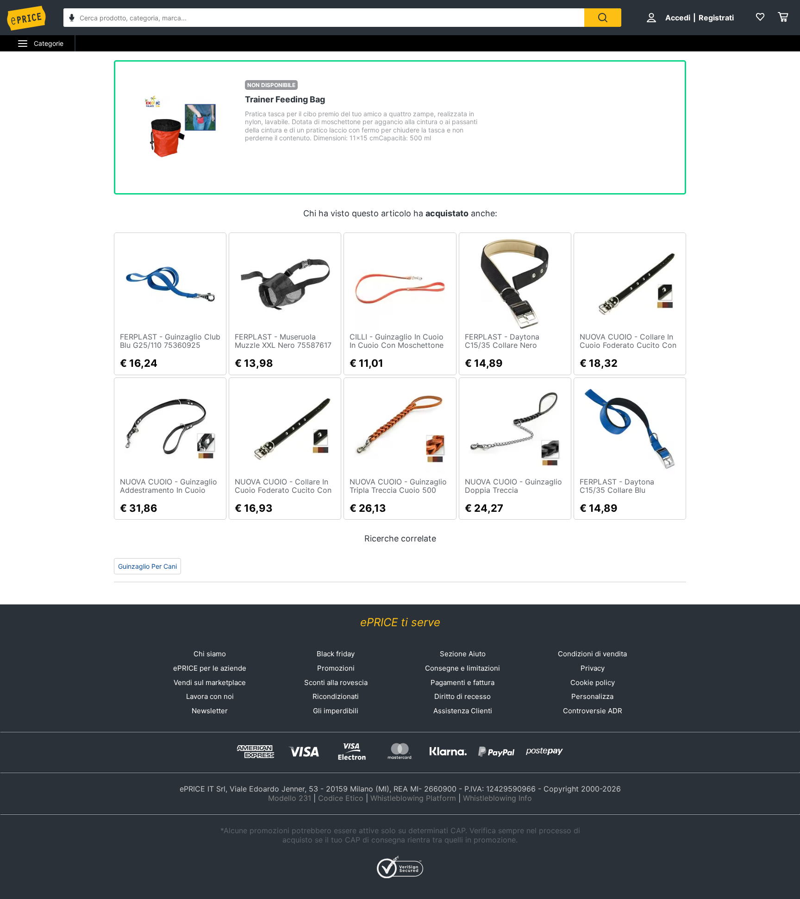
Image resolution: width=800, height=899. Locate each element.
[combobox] (323, 17)
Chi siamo (210, 653)
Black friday (336, 653)
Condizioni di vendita (592, 653)
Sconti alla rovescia (336, 682)
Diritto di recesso (462, 696)
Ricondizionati (335, 696)
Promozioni (336, 668)
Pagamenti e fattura (462, 682)
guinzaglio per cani (147, 566)
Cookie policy (592, 682)
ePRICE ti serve (400, 622)
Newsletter (210, 710)
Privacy (593, 668)
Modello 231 (289, 798)
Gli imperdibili (335, 710)
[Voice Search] (71, 19)
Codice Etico (340, 798)
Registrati (716, 17)
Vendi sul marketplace (210, 682)
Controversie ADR (592, 710)
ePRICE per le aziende (209, 668)
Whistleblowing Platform (413, 798)
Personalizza (592, 696)
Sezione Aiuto (463, 653)
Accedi (677, 17)
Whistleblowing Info (497, 798)
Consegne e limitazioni (462, 668)
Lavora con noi (210, 696)
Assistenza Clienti (462, 710)
